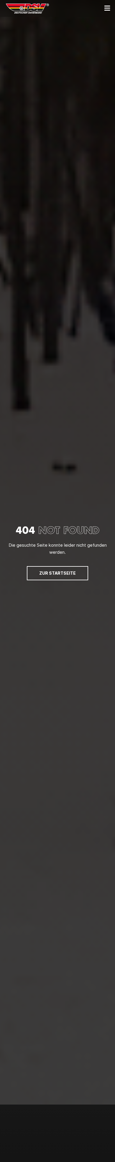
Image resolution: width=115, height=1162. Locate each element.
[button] (107, 8)
